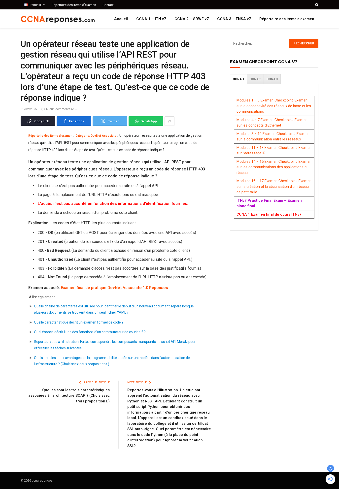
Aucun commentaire (60, 109)
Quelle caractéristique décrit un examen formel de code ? (78, 322)
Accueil (121, 19)
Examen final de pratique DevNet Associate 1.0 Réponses (114, 287)
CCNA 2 (255, 79)
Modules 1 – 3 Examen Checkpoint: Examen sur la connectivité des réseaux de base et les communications (274, 106)
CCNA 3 (272, 79)
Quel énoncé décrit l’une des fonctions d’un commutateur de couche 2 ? (90, 332)
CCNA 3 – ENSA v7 (234, 19)
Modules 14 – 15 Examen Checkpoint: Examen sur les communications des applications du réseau (274, 167)
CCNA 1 (238, 79)
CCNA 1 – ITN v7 (151, 19)
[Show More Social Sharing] (169, 121)
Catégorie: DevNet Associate (95, 135)
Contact (108, 5)
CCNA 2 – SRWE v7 (191, 19)
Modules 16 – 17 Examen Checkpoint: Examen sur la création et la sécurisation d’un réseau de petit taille (274, 186)
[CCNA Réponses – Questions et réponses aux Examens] (58, 19)
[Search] (316, 4)
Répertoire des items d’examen (74, 5)
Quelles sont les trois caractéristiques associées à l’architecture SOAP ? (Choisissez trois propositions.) (69, 395)
